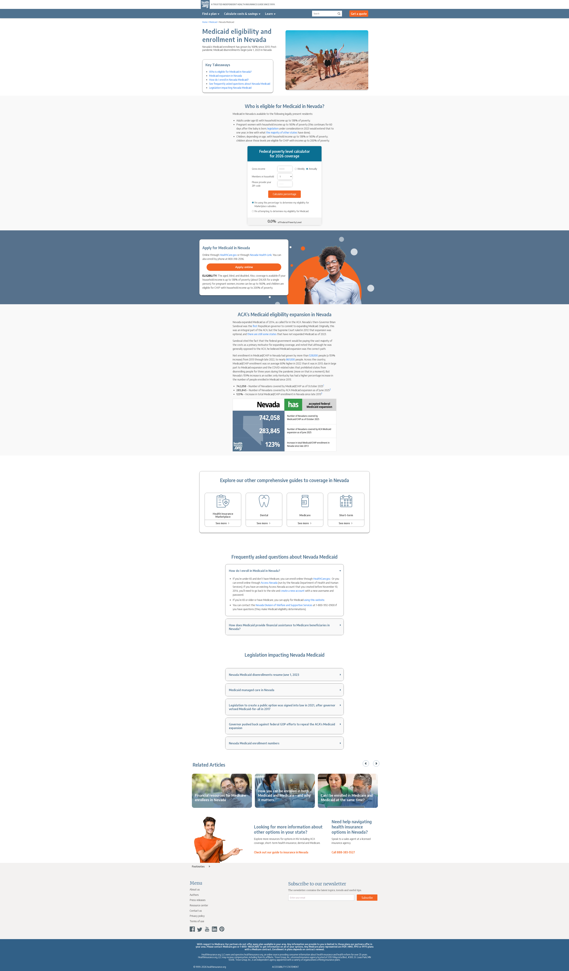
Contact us (196, 910)
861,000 (290, 359)
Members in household (263, 176)
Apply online (244, 267)
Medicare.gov (230, 946)
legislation (272, 128)
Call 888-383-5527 (343, 852)
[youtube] (207, 929)
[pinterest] (221, 929)
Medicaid (213, 22)
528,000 (313, 355)
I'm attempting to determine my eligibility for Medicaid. (282, 211)
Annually (313, 168)
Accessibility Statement (285, 966)
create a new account (293, 590)
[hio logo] (205, 4)
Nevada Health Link (261, 254)
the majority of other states (281, 132)
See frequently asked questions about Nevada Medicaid (239, 83)
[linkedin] (214, 929)
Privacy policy (197, 915)
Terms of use (197, 921)
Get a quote (359, 13)
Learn (269, 13)
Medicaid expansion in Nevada (225, 75)
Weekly (301, 168)
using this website (314, 599)
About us (195, 889)
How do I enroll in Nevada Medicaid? (229, 79)
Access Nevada (269, 582)
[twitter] (199, 929)
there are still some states (261, 334)
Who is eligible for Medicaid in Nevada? (230, 71)
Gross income (258, 168)
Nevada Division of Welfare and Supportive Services (284, 605)
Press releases (198, 900)
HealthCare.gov (228, 254)
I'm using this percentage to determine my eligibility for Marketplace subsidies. (282, 204)
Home (204, 22)
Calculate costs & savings (241, 13)
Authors (194, 894)
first (255, 326)
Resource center (199, 905)
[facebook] (192, 929)
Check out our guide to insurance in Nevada (281, 852)
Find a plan (209, 13)
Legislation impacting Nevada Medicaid (230, 87)
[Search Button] (339, 13)
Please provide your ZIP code (261, 184)
